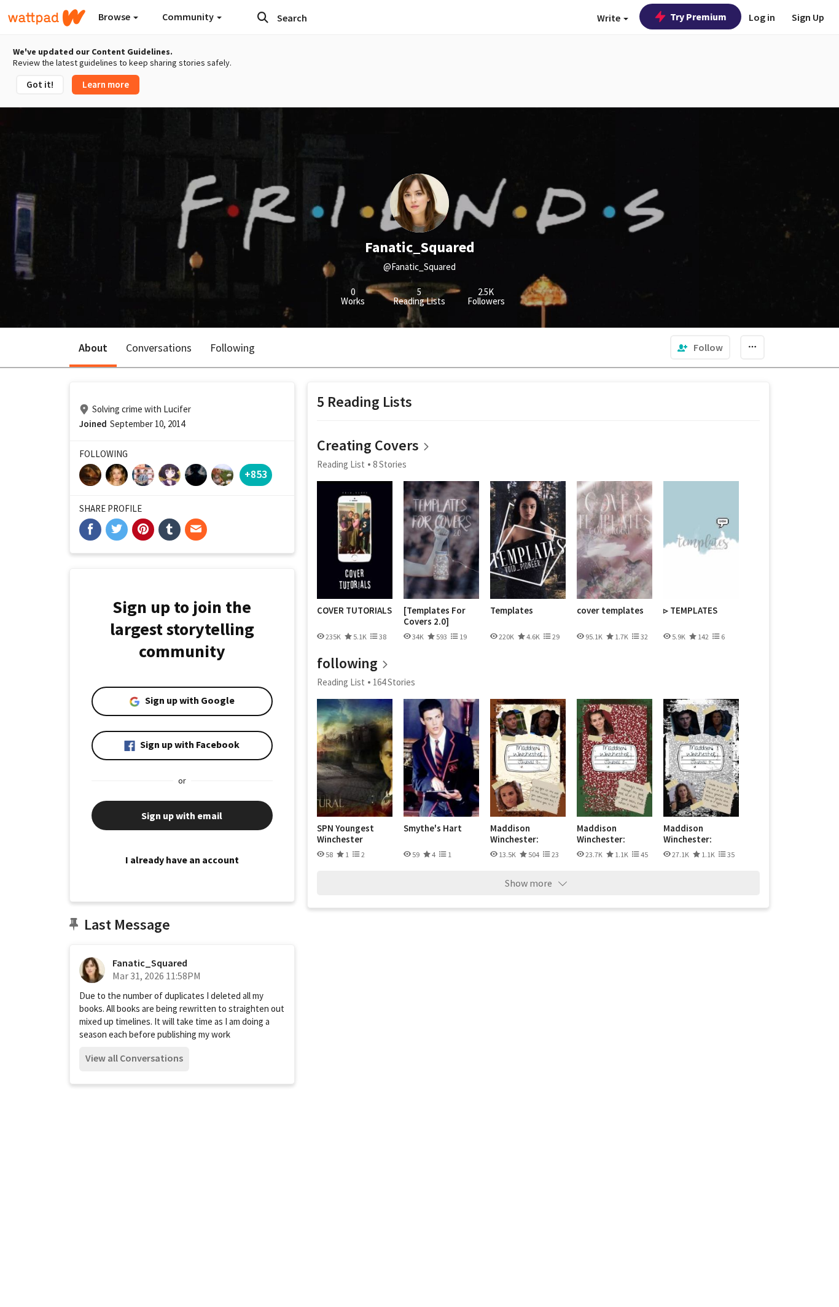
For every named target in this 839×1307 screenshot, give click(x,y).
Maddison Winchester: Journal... (514, 833)
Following (232, 348)
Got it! (39, 84)
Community (189, 16)
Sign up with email (181, 815)
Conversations (159, 348)
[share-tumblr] (169, 530)
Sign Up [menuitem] (808, 17)
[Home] (46, 17)
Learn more (105, 84)
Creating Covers (368, 445)
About (93, 348)
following (347, 663)
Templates (511, 610)
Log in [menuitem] (762, 17)
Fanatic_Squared (149, 962)
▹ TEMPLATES (690, 610)
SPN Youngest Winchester (345, 833)
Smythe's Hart (433, 828)
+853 (255, 474)
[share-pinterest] (143, 530)
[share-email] (196, 530)
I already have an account (182, 860)
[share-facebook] (90, 530)
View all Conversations (134, 1058)
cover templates (610, 610)
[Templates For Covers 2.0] (435, 616)
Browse (115, 16)
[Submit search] (263, 17)
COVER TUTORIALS (354, 610)
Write (609, 18)
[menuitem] (700, 347)
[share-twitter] (117, 530)
